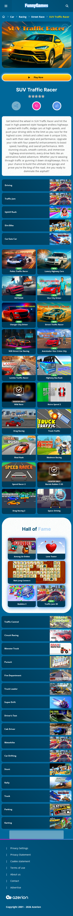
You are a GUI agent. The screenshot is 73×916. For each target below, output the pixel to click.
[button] (67, 6)
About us (15, 874)
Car (12, 16)
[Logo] (36, 6)
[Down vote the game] (36, 105)
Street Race (37, 16)
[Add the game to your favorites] (65, 27)
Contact (14, 880)
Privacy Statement (20, 854)
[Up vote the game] (56, 105)
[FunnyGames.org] (3, 17)
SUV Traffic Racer (59, 16)
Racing (22, 16)
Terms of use (17, 867)
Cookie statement (20, 861)
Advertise (15, 887)
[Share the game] (16, 105)
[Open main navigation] (6, 6)
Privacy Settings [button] (19, 848)
